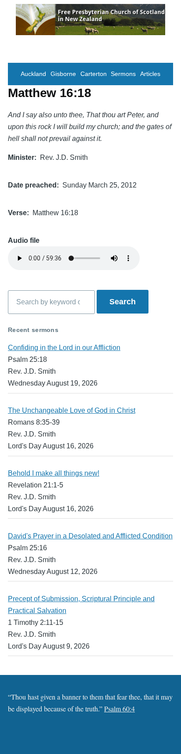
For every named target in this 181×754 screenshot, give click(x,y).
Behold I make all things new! (53, 473)
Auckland (33, 74)
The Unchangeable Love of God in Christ (71, 410)
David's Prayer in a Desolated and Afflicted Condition (90, 536)
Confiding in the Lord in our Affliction (64, 347)
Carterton (93, 74)
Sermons (123, 74)
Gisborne (63, 74)
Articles (150, 74)
